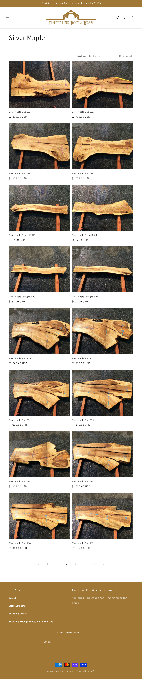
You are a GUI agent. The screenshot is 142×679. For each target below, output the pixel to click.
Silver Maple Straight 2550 (22, 235)
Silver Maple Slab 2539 (83, 543)
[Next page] (104, 564)
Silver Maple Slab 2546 (20, 358)
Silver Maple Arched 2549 (84, 235)
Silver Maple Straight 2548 (22, 296)
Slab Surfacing (17, 605)
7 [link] (85, 564)
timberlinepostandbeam (65, 671)
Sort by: (81, 56)
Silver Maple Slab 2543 (83, 420)
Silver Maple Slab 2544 (20, 420)
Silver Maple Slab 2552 (20, 173)
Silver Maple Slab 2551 (83, 173)
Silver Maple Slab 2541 (83, 481)
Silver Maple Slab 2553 (83, 112)
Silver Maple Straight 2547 (85, 296)
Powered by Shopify (86, 671)
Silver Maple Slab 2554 (20, 112)
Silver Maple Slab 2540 (20, 543)
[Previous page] (38, 564)
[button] (7, 17)
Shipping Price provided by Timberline (31, 621)
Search (13, 597)
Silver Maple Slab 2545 (83, 358)
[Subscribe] (98, 642)
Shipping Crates (18, 613)
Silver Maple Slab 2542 (20, 481)
